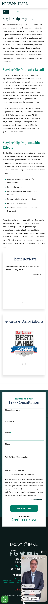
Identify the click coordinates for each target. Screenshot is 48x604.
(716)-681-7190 (24, 519)
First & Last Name (13, 410)
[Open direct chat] (42, 552)
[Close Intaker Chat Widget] (45, 552)
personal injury (9, 582)
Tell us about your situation (17, 457)
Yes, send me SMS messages (22, 474)
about (20, 580)
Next (45, 284)
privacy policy (8, 580)
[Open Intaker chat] (24, 603)
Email (8, 433)
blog (19, 582)
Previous (3, 284)
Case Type (10, 421)
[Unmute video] (34, 574)
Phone (8, 444)
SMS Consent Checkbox (15, 471)
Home (6, 12)
